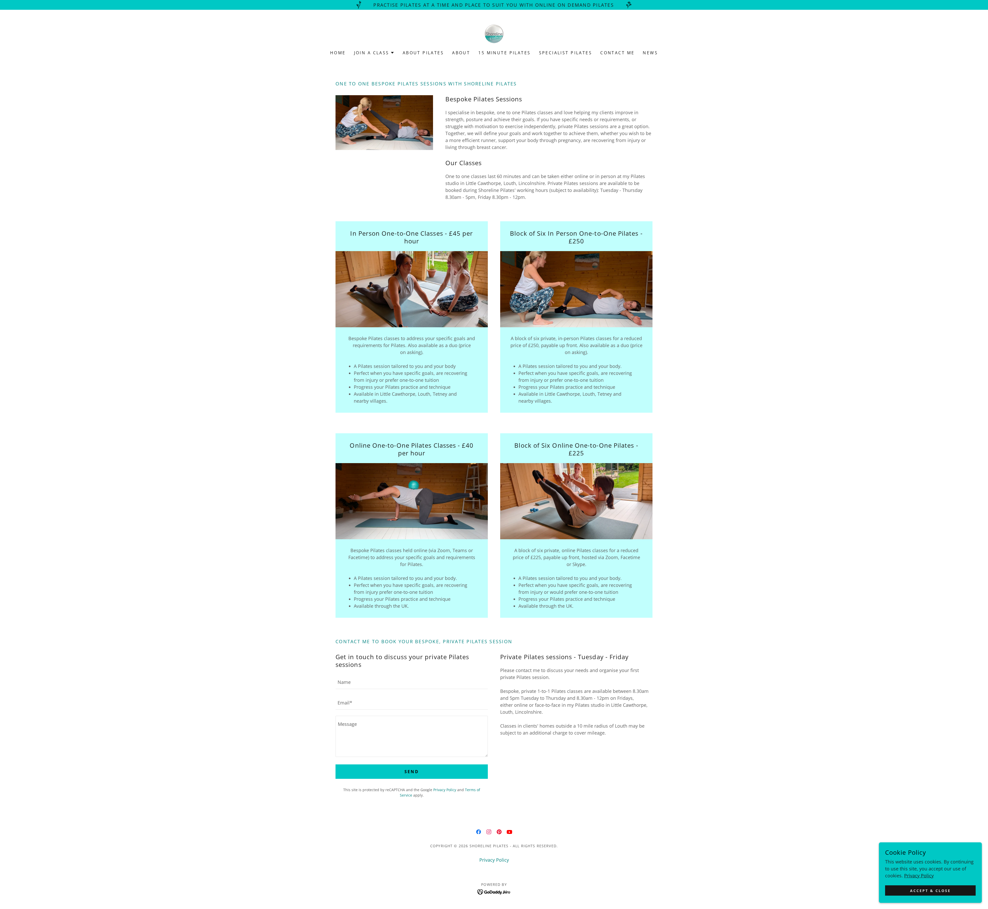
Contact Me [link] (617, 53)
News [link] (650, 53)
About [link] (461, 53)
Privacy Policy (919, 875)
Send (411, 771)
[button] (374, 53)
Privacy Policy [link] (444, 789)
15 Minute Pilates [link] (504, 53)
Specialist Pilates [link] (565, 53)
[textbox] (412, 682)
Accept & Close (930, 890)
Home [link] (338, 53)
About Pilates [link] (423, 53)
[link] (494, 33)
